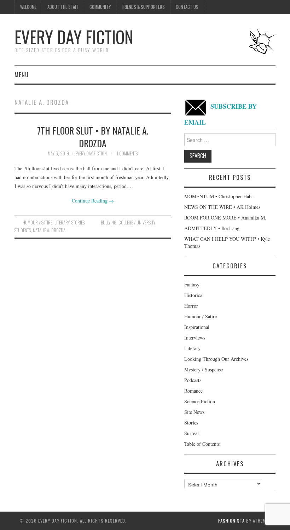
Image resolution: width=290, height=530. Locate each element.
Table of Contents (202, 443)
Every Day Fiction (73, 36)
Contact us (187, 7)
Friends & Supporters (143, 7)
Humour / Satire (37, 222)
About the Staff (63, 7)
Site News (194, 412)
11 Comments (126, 153)
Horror (191, 305)
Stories (78, 222)
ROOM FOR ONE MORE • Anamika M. (225, 217)
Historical (194, 295)
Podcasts (192, 380)
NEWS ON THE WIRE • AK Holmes (222, 207)
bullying (108, 222)
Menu (21, 74)
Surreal (191, 433)
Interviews (194, 337)
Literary (61, 222)
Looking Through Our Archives (216, 358)
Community (100, 7)
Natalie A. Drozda (49, 230)
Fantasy (191, 284)
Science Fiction (199, 401)
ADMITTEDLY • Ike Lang (211, 228)
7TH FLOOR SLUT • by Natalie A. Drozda (93, 137)
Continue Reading (93, 200)
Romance (193, 390)
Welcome (28, 7)
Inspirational (196, 327)
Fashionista (231, 520)
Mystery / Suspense (203, 369)
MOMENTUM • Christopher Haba (219, 196)
